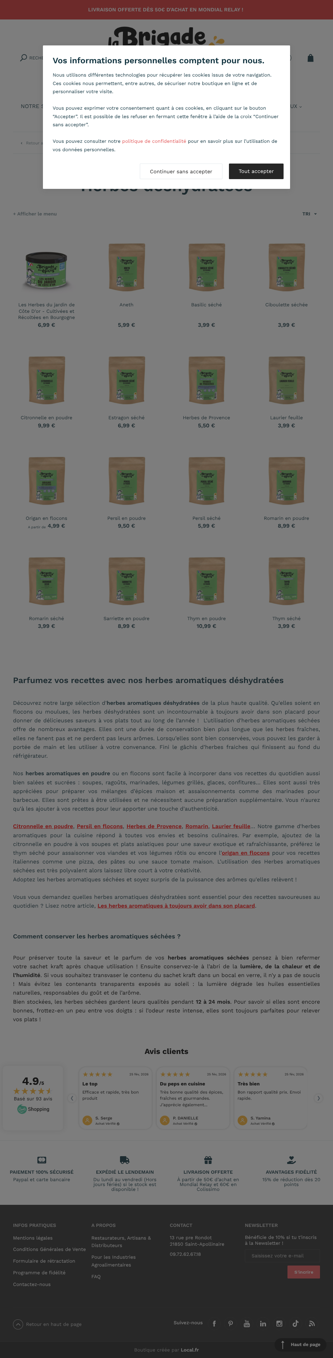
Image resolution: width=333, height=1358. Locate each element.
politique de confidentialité (154, 141)
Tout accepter (256, 171)
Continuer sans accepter (181, 171)
